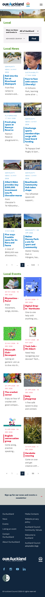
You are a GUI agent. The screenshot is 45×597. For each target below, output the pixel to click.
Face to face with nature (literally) (31, 82)
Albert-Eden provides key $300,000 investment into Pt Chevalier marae (12, 189)
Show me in (12, 31)
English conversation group (12, 438)
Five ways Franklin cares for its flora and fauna (11, 240)
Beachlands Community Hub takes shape (31, 186)
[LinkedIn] (24, 569)
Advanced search (14, 39)
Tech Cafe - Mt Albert (31, 347)
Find (34, 38)
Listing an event (9, 529)
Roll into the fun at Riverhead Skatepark (11, 80)
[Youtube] (17, 569)
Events (5, 524)
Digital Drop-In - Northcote (32, 307)
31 (22, 473)
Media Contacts (32, 514)
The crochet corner (11, 393)
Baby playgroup (30, 397)
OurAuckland (8, 514)
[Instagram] (10, 569)
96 (33, 473)
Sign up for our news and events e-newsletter (21, 496)
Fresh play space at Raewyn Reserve (10, 126)
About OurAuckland (11, 542)
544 (33, 265)
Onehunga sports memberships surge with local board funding (32, 135)
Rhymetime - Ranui (11, 299)
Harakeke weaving (30, 454)
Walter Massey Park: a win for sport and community (32, 242)
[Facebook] (4, 569)
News (4, 519)
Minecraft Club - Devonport (10, 352)
